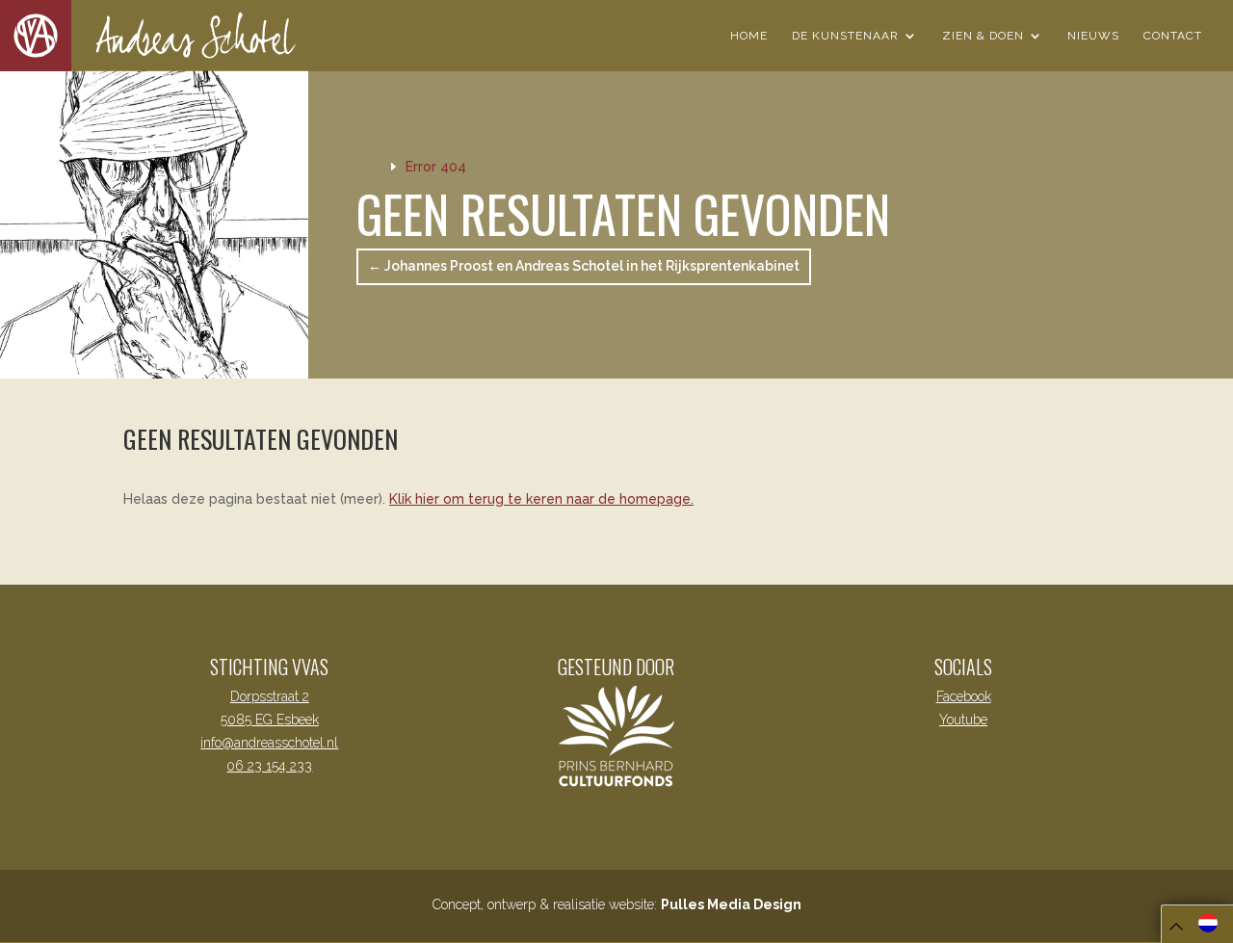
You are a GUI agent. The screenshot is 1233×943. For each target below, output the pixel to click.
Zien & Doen (983, 35)
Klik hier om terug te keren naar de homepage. (541, 499)
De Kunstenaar (845, 35)
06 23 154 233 (269, 765)
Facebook (963, 696)
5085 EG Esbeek (270, 719)
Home (749, 35)
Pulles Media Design (731, 904)
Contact (1172, 35)
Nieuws (1093, 35)
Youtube (963, 719)
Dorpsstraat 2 (269, 696)
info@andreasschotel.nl (269, 742)
